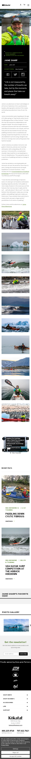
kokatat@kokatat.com (15, 725)
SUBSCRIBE (23, 654)
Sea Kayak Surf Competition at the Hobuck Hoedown (15, 570)
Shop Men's (7, 695)
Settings (15, 749)
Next (30, 625)
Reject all (15, 752)
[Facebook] (8, 74)
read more (9, 521)
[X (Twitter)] (15, 74)
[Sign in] (20, 5)
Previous (2, 625)
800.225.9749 (8, 731)
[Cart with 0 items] (24, 5)
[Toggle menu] (28, 5)
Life (4, 706)
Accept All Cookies (15, 756)
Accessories (8, 702)
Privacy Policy (5, 745)
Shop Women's (8, 699)
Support (6, 710)
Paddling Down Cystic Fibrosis (14, 515)
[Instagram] (23, 74)
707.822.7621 (23, 731)
